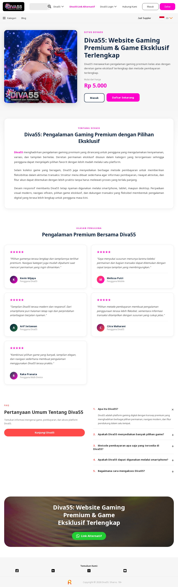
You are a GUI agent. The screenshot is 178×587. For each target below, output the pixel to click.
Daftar (167, 6)
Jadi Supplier (144, 18)
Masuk (150, 6)
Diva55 (19, 152)
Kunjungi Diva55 (44, 432)
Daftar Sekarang (123, 97)
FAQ (6, 405)
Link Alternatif (91, 536)
